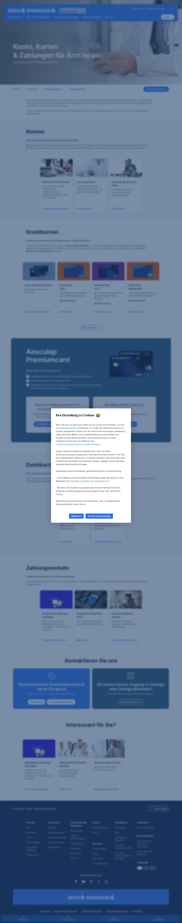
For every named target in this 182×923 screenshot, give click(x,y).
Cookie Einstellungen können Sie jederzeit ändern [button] (78, 444)
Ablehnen (76, 516)
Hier (91, 428)
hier (84, 504)
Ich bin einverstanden (99, 516)
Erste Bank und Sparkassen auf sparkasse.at (89, 481)
